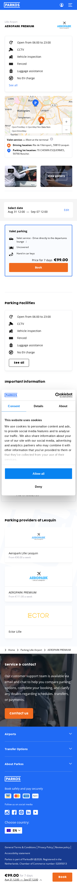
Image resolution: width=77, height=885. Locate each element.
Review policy (62, 847)
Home (11, 650)
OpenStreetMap (19, 131)
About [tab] (63, 406)
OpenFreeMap (18, 127)
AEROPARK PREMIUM (59, 650)
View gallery (56, 176)
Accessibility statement (17, 853)
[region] (38, 115)
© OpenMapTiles (33, 127)
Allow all (39, 473)
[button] (41, 120)
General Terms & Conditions (20, 847)
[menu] (51, 139)
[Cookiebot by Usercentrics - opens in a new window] (55, 395)
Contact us (18, 713)
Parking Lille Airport (31, 650)
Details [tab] (38, 406)
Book (38, 267)
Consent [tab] (14, 406)
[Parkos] (12, 5)
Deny (38, 486)
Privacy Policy (45, 847)
